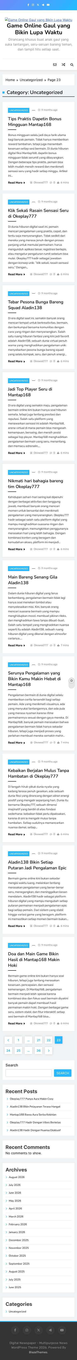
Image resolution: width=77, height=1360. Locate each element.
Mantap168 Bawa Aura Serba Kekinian (33, 1115)
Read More (15, 182)
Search (12, 1065)
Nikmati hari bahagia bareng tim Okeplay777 (35, 483)
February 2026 (18, 1224)
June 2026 (15, 1193)
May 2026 (15, 1201)
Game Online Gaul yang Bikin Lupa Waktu (38, 29)
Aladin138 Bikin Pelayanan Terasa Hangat (35, 1107)
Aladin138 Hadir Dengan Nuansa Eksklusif (35, 1130)
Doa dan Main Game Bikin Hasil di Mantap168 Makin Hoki (34, 959)
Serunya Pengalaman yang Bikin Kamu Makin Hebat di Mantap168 (34, 678)
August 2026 (17, 1177)
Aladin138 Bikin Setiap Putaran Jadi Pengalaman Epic (37, 865)
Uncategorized (18, 110)
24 (8, 1051)
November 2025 (19, 1248)
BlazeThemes (38, 1352)
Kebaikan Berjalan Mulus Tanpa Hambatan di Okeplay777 (38, 773)
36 (39, 1051)
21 (38, 1040)
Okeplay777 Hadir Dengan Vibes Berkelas (35, 1122)
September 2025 (19, 1264)
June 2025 (15, 1287)
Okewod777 (41, 182)
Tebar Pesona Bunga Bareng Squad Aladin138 (35, 305)
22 (49, 1040)
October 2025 (17, 1256)
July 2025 (15, 1279)
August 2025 (17, 1271)
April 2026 (15, 1208)
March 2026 (16, 1216)
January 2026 (17, 1232)
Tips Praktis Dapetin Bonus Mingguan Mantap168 (34, 121)
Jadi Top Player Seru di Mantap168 (30, 392)
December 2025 (19, 1240)
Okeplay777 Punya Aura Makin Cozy (31, 1099)
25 (18, 1051)
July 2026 (15, 1185)
